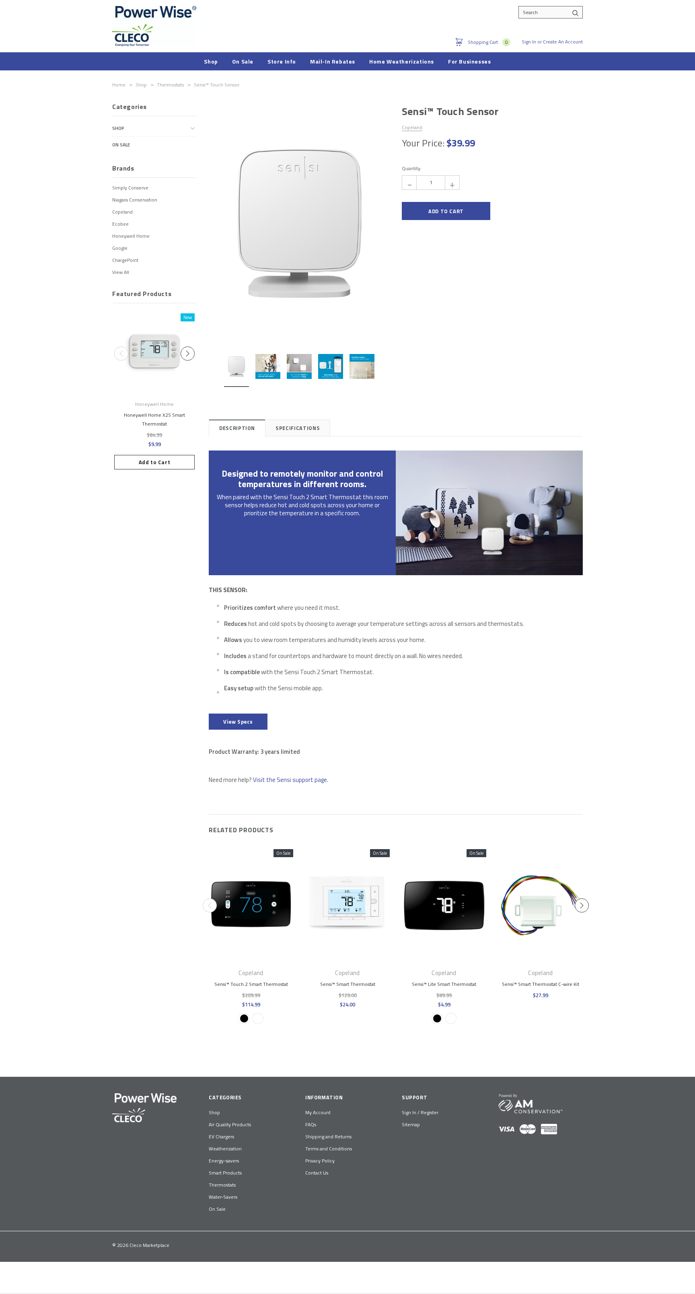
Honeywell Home (131, 236)
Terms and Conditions (328, 1148)
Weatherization (225, 1148)
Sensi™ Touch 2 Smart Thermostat (251, 984)
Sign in (529, 41)
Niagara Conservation (134, 200)
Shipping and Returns (328, 1136)
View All (120, 272)
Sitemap (411, 1124)
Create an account (563, 41)
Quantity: (412, 168)
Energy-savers (224, 1160)
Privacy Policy (320, 1160)
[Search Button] (575, 12)
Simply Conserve (130, 187)
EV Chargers (221, 1136)
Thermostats (222, 1185)
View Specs (238, 722)
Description (237, 428)
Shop (118, 128)
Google (119, 248)
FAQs (310, 1124)
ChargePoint (125, 260)
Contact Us (316, 1173)
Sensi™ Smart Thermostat (347, 984)
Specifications (298, 428)
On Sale (121, 144)
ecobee (120, 224)
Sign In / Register (420, 1112)
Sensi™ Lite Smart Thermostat (444, 984)
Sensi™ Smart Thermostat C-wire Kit (540, 984)
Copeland (122, 212)
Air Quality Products (230, 1124)
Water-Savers (223, 1197)
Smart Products (225, 1173)
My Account (318, 1112)
